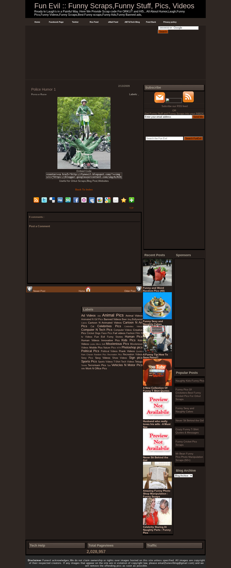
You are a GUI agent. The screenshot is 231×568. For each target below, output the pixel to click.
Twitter (75, 22)
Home (37, 22)
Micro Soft (101, 344)
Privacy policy (169, 22)
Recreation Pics (115, 354)
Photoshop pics (132, 347)
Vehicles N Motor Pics (127, 365)
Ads (99, 316)
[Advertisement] (91, 29)
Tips (109, 365)
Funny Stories (116, 337)
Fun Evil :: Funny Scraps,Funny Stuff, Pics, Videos (114, 6)
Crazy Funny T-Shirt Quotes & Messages (187, 431)
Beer (124, 319)
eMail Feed (113, 22)
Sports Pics (89, 361)
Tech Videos (128, 361)
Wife (83, 368)
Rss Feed (94, 22)
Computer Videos (123, 330)
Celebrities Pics (110, 326)
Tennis (84, 365)
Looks (93, 344)
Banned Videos (113, 319)
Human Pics (134, 336)
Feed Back (151, 22)
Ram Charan (87, 354)
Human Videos (91, 340)
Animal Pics (114, 315)
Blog (130, 319)
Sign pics (136, 357)
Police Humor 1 (43, 89)
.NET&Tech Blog (132, 22)
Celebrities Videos (133, 326)
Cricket (91, 333)
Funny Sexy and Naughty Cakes (185, 410)
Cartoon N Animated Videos (105, 322)
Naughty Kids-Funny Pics (190, 380)
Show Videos (120, 358)
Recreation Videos (133, 354)
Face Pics (107, 333)
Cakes (84, 323)
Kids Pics (129, 340)
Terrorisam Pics (97, 365)
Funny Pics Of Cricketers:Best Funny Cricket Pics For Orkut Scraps (188, 394)
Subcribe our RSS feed (175, 106)
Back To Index (84, 189)
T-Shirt (117, 361)
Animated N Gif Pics (92, 319)
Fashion (131, 333)
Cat (94, 326)
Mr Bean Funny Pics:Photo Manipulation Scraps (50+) (189, 457)
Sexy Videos (103, 357)
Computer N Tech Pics (97, 329)
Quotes (139, 351)
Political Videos (110, 351)
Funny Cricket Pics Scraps (186, 443)
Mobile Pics (96, 347)
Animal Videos (134, 315)
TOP (131, 208)
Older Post (130, 291)
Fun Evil (100, 336)
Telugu (139, 361)
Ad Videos (89, 315)
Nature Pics (110, 347)
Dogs (98, 333)
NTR (119, 348)
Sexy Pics (88, 358)
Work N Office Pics (96, 368)
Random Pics (100, 354)
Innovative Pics (111, 340)
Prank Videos (127, 351)
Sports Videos (106, 361)
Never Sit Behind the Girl (190, 420)
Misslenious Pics (118, 344)
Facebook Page (56, 22)
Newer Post (38, 291)
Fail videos (119, 333)
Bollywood (137, 319)
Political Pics (91, 351)
